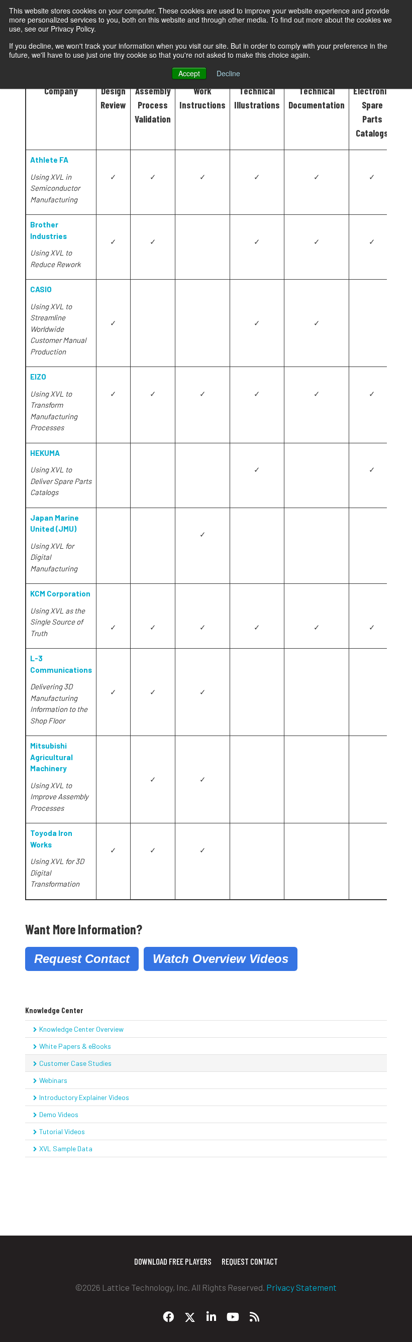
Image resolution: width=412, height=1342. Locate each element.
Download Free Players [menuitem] (173, 1261)
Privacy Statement (301, 1287)
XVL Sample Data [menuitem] (65, 1148)
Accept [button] (189, 73)
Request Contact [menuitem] (250, 1261)
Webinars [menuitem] (53, 1080)
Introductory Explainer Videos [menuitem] (84, 1097)
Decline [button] (228, 73)
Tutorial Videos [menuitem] (62, 1131)
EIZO (38, 376)
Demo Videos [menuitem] (58, 1114)
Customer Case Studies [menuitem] (75, 1063)
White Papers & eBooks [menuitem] (75, 1046)
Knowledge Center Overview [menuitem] (81, 1029)
